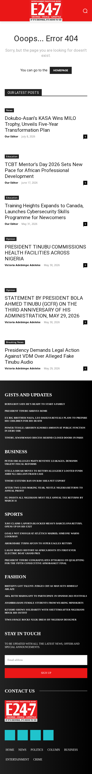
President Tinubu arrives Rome (26, 411)
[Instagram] (22, 735)
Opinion (10, 238)
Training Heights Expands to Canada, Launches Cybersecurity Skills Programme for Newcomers (44, 211)
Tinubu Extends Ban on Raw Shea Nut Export (35, 481)
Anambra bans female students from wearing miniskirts (44, 603)
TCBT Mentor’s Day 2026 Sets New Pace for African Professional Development (44, 170)
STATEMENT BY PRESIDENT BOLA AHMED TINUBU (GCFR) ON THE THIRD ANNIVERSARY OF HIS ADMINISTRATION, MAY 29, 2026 (44, 307)
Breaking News (15, 342)
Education (11, 156)
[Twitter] (35, 735)
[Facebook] (10, 735)
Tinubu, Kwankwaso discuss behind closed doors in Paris (44, 437)
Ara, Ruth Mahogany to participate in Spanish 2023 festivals (46, 596)
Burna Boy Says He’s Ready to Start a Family (35, 404)
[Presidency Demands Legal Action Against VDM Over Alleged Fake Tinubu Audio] (46, 339)
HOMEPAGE (60, 70)
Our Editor (11, 136)
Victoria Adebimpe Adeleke (23, 265)
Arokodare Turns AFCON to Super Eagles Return (38, 543)
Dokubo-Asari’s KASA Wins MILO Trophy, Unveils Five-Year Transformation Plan (40, 124)
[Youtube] (48, 735)
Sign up (46, 672)
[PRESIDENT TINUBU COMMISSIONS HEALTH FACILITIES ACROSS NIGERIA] (46, 238)
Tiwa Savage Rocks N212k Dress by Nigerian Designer (40, 619)
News (9, 110)
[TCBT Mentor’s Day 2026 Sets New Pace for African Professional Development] (46, 153)
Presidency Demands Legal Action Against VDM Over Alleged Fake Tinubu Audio (42, 356)
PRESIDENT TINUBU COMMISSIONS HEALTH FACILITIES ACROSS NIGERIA (45, 253)
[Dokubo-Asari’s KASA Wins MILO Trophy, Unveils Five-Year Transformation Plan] (46, 107)
